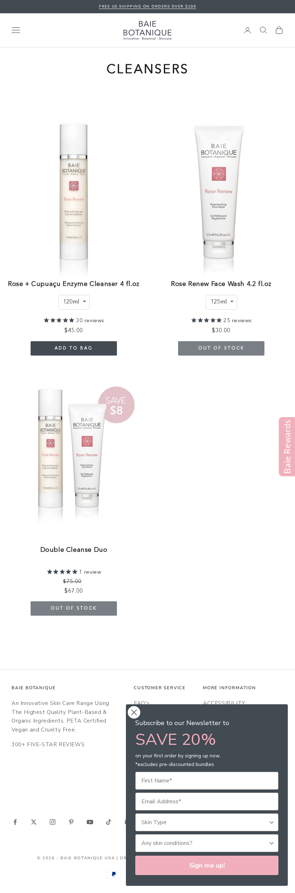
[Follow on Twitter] (33, 822)
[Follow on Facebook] (15, 822)
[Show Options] (271, 822)
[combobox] (204, 822)
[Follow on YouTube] (90, 822)
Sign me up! (207, 865)
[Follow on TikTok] (108, 822)
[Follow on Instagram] (52, 822)
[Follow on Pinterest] (71, 822)
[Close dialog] (134, 712)
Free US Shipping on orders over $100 (147, 6)
